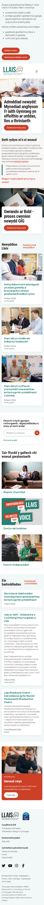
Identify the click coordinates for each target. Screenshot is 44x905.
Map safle (6, 841)
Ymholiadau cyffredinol (11, 828)
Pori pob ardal (10, 440)
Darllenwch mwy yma (16, 127)
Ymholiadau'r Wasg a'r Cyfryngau (15, 831)
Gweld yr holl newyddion (29, 246)
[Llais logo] (12, 70)
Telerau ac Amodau (9, 851)
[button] (31, 71)
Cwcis (4, 854)
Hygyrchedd (7, 857)
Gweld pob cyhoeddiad (30, 582)
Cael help (11, 795)
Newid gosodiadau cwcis (16, 57)
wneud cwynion (21, 161)
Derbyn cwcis (11, 50)
